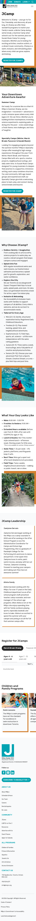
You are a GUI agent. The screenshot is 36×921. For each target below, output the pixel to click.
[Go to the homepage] (8, 752)
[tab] (12, 648)
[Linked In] (12, 773)
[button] (32, 6)
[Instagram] (8, 773)
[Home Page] (10, 6)
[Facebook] (4, 773)
